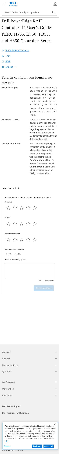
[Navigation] (4, 4)
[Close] (55, 424)
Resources (7, 395)
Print (7, 56)
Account (6, 352)
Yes (10, 254)
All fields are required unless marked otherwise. (28, 197)
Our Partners (8, 389)
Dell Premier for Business (15, 413)
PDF (7, 61)
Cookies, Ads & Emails (12, 450)
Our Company (8, 382)
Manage (7, 446)
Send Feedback (44, 288)
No (19, 254)
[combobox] (29, 12)
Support (6, 358)
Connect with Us (10, 365)
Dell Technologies (11, 406)
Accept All (48, 446)
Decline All (37, 446)
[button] (55, 4)
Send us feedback (16, 260)
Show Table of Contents (17, 50)
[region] (29, 126)
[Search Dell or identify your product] (54, 12)
